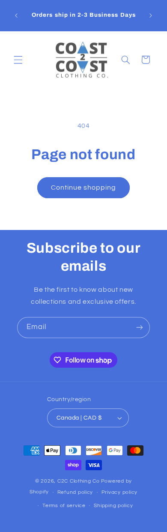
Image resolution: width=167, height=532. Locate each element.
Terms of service (64, 505)
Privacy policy (119, 492)
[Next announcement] (150, 15)
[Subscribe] (139, 327)
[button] (18, 60)
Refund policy (75, 492)
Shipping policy (113, 505)
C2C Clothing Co (78, 481)
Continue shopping (83, 187)
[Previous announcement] (16, 15)
